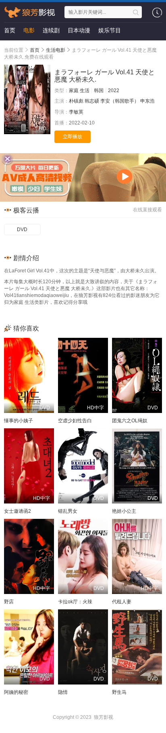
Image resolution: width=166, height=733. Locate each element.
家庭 (74, 90)
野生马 (119, 692)
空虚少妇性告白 (75, 420)
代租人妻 (121, 602)
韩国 (99, 90)
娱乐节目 (109, 30)
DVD (22, 229)
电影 (29, 30)
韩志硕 (92, 101)
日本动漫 (79, 30)
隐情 (63, 692)
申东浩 (147, 101)
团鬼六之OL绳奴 (129, 420)
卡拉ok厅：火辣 (75, 602)
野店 (9, 602)
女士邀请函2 (17, 511)
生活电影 (55, 50)
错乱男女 (67, 511)
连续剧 (51, 30)
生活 (84, 90)
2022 (113, 90)
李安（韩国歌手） (119, 101)
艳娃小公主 (124, 511)
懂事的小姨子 (18, 420)
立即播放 (72, 136)
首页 (9, 30)
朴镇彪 (76, 101)
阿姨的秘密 (16, 692)
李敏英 (76, 112)
